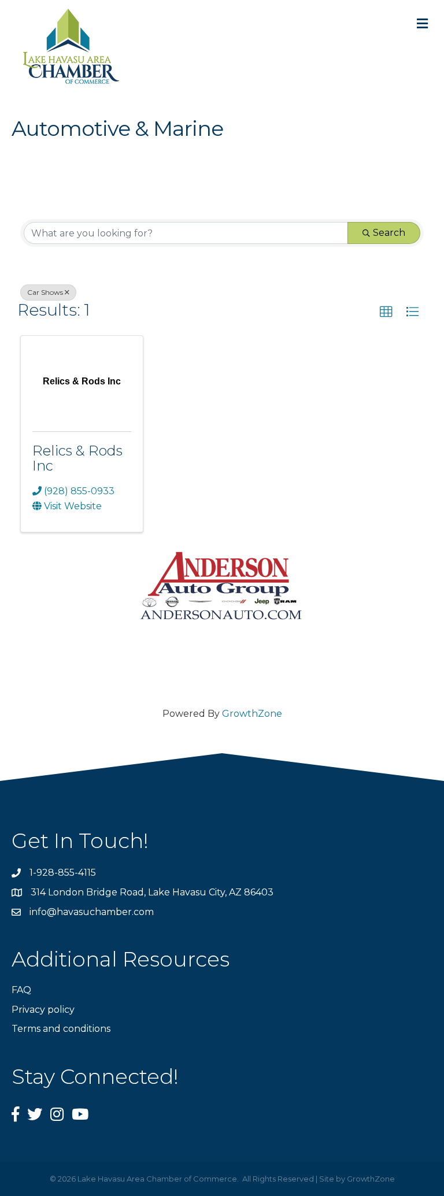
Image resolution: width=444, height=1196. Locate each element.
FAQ (21, 989)
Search (389, 232)
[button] (386, 312)
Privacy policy (43, 1009)
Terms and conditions (61, 1028)
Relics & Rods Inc (77, 458)
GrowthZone (252, 713)
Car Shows (45, 292)
